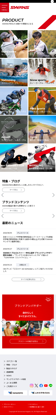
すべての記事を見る (28, 279)
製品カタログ (11, 368)
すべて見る (14, 189)
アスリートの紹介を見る (28, 341)
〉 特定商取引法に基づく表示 (36, 407)
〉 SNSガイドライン (7, 407)
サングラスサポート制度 (16, 379)
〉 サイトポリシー (33, 404)
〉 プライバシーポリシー (9, 404)
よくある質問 (11, 382)
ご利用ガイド (11, 386)
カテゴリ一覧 (11, 361)
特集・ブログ (11, 364)
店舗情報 (9, 372)
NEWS (9, 375)
